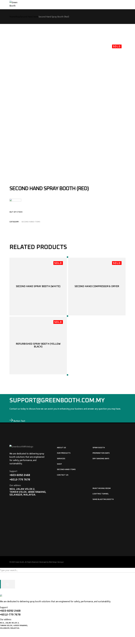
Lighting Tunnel (101, 494)
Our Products (63, 453)
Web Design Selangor (56, 562)
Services (61, 459)
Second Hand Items (30, 222)
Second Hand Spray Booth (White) (38, 286)
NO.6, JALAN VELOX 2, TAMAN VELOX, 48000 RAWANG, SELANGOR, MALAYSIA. (27, 492)
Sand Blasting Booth (103, 499)
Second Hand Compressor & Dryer (97, 286)
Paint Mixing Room (102, 488)
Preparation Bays (101, 453)
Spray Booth (99, 448)
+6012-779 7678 (19, 479)
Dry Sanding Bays (101, 459)
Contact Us (62, 475)
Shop (59, 464)
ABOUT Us (61, 448)
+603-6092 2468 (19, 475)
